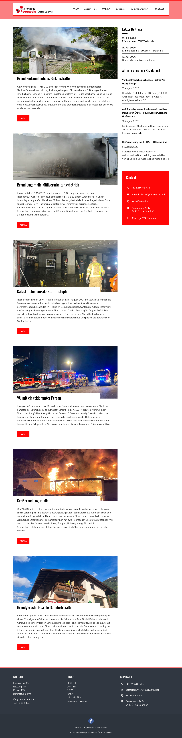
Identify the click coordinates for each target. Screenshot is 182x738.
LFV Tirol (71, 686)
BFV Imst (71, 683)
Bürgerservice (139, 9)
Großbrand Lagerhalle (32, 501)
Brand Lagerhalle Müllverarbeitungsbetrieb (48, 185)
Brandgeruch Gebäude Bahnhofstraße (44, 607)
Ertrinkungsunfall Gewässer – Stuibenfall (143, 50)
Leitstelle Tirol (74, 697)
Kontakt (159, 9)
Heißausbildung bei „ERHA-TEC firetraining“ (144, 142)
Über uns (120, 9)
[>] (144, 100)
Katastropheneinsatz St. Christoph (42, 291)
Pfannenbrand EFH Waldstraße (138, 41)
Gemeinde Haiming (77, 700)
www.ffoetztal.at (140, 201)
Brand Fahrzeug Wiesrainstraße (138, 59)
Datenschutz (101, 727)
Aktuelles (89, 9)
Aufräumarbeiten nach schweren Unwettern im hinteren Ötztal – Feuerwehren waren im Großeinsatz (144, 113)
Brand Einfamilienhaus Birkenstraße (43, 78)
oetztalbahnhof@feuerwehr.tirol (148, 194)
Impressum (89, 727)
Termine (106, 9)
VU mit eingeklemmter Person (39, 398)
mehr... (23, 118)
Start (76, 9)
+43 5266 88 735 (141, 187)
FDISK (70, 693)
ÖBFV (70, 690)
